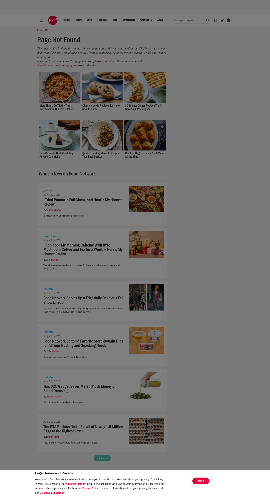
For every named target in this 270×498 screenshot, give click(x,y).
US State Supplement (52, 493)
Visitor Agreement (75, 484)
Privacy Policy (90, 488)
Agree (201, 481)
